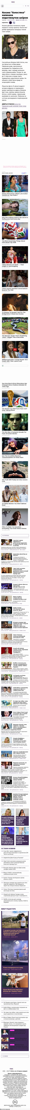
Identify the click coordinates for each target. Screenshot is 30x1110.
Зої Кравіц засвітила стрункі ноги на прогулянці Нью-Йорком (20, 677)
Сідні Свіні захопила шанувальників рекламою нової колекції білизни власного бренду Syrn (20, 571)
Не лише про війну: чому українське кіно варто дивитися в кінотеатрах (20, 702)
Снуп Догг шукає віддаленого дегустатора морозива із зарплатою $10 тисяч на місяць (20, 543)
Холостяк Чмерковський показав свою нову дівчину (14, 106)
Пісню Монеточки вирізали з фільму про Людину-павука (13, 990)
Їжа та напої (22, 549)
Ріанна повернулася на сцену (13, 967)
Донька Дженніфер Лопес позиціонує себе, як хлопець (18, 1040)
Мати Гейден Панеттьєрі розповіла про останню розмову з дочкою (20, 714)
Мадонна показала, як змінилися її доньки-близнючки (19, 764)
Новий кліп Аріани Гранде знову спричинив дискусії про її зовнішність (20, 650)
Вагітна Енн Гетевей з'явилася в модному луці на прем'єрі (21, 840)
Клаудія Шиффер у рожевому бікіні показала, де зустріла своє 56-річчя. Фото (19, 740)
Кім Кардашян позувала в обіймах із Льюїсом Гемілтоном (21, 821)
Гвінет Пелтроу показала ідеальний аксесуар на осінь (19, 636)
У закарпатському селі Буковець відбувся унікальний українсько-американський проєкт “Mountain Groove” (14, 933)
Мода (21, 603)
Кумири (20, 618)
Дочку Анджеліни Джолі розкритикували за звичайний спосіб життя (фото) (18, 1033)
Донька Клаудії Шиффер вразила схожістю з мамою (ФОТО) (20, 779)
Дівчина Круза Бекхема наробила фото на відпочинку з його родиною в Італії (19, 1047)
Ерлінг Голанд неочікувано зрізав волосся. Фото (19, 609)
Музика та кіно (23, 630)
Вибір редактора (8, 909)
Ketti (11, 580)
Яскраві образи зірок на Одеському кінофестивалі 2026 (20, 586)
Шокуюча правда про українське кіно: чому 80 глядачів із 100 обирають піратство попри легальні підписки (20, 625)
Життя (21, 564)
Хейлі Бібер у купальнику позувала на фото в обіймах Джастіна (20, 689)
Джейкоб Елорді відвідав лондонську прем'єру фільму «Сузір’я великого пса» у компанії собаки (20, 796)
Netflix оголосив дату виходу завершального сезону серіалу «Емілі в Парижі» (20, 665)
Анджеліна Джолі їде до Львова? (20, 554)
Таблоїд (4, 20)
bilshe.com (13, 1071)
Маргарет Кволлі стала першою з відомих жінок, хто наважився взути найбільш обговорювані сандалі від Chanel (14, 727)
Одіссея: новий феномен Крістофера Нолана (20, 752)
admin (11, 549)
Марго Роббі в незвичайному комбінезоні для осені (19, 598)
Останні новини (8, 848)
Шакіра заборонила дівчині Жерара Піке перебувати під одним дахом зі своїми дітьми (7, 840)
